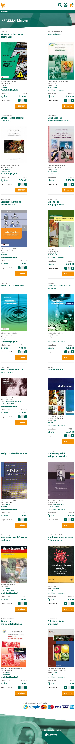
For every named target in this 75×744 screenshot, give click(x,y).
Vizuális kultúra (55, 369)
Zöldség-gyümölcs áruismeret (56, 622)
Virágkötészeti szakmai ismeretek (12, 119)
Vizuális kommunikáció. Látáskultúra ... (12, 371)
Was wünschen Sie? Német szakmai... (14, 538)
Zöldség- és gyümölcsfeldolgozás (11, 622)
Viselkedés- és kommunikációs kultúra (59, 119)
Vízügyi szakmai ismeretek (14, 453)
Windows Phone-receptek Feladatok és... (60, 538)
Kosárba (21, 106)
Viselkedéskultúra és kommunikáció (11, 203)
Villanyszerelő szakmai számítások (12, 35)
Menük (5, 11)
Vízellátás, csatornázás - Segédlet (60, 287)
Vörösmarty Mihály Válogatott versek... (57, 455)
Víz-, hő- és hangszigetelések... (57, 203)
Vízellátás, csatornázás (12, 285)
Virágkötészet (54, 33)
